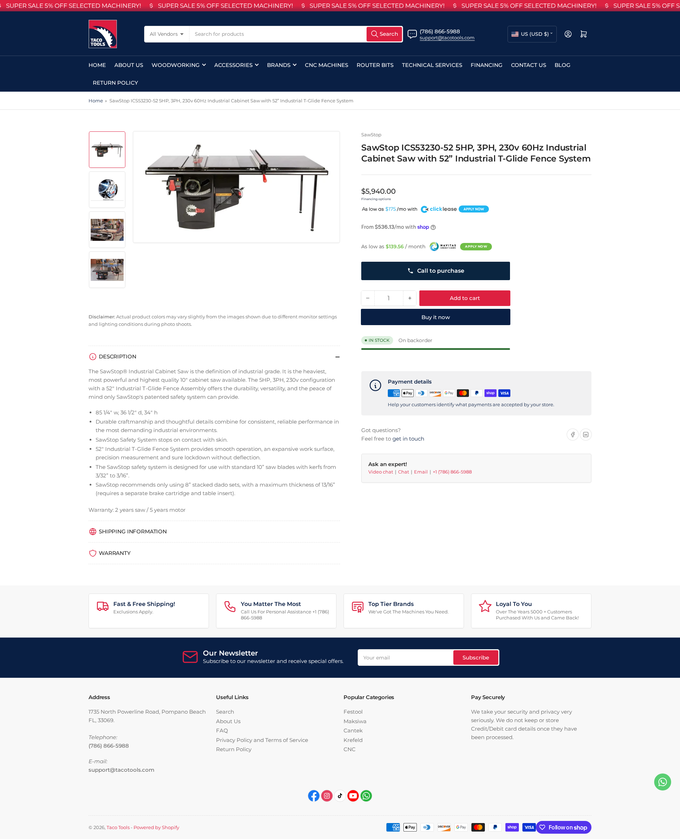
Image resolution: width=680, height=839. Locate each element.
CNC (350, 749)
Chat (404, 472)
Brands (278, 65)
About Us (128, 65)
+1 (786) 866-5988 (452, 472)
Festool (353, 711)
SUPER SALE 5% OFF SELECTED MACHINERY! (73, 5)
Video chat (381, 472)
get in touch (408, 438)
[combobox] (296, 34)
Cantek (353, 730)
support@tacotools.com (447, 37)
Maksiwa (355, 721)
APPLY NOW (476, 246)
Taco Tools (118, 827)
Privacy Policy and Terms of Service (262, 740)
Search (225, 711)
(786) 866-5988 (440, 31)
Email (421, 472)
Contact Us (528, 65)
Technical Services (432, 65)
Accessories (233, 65)
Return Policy (115, 82)
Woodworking (176, 65)
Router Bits (375, 65)
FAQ (222, 730)
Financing (487, 65)
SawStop (371, 134)
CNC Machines (326, 65)
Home (97, 65)
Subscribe (476, 657)
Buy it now (435, 317)
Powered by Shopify (156, 827)
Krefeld (353, 740)
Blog (563, 65)
